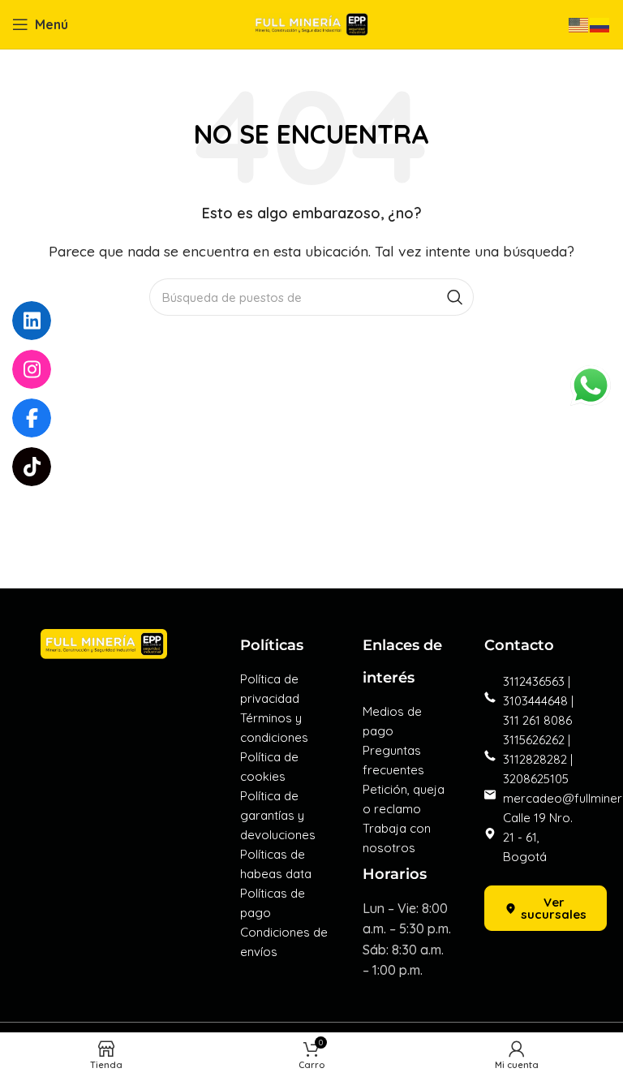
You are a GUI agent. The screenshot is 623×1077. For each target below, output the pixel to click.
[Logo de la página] (311, 23)
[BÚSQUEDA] (455, 297)
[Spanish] (600, 23)
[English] (579, 23)
